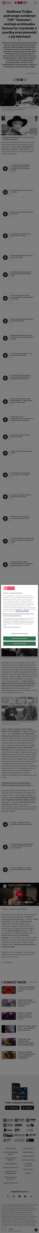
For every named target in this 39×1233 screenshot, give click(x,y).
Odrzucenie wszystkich (19, 638)
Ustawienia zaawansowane (19, 633)
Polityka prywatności (22, 611)
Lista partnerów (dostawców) (12, 627)
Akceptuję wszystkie (19, 643)
